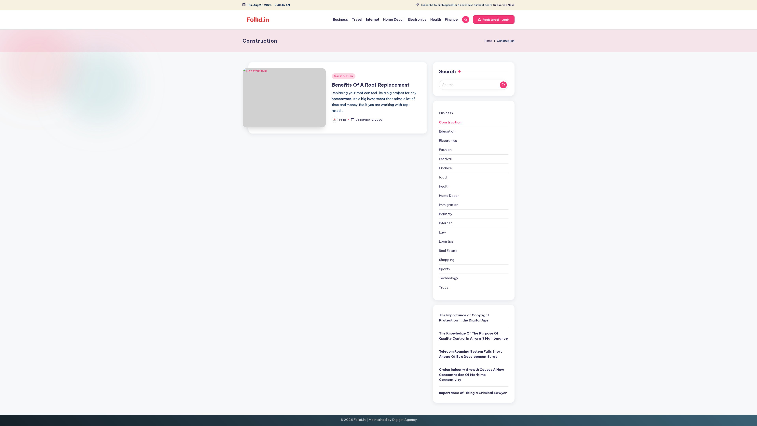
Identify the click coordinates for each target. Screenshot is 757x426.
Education (447, 131)
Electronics (448, 140)
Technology (448, 278)
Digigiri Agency (404, 420)
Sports (444, 269)
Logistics (446, 241)
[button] (494, 19)
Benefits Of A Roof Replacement (370, 85)
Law (442, 232)
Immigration (448, 205)
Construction (343, 76)
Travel (444, 287)
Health (444, 186)
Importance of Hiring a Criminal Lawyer (473, 393)
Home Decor (449, 195)
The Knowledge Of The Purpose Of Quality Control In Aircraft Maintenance (473, 336)
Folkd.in (360, 420)
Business (446, 113)
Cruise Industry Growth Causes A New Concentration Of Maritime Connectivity (471, 374)
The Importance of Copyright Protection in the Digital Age (464, 317)
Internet (445, 223)
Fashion (445, 150)
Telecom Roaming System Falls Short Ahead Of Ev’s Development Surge (470, 354)
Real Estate (448, 250)
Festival (445, 159)
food (443, 177)
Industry (445, 214)
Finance (445, 168)
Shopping (446, 260)
